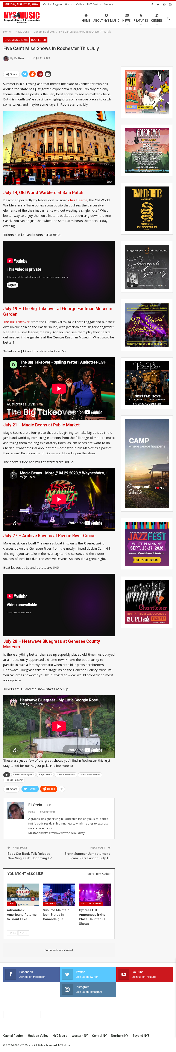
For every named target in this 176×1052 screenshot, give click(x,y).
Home (86, 20)
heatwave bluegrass (23, 774)
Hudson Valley (74, 4)
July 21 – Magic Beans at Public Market (41, 424)
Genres (157, 20)
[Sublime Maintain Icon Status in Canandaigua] (59, 895)
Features (141, 20)
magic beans (45, 774)
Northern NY (119, 1035)
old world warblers (66, 774)
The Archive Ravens (90, 774)
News (126, 20)
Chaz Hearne (77, 200)
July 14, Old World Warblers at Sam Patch (43, 192)
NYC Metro (94, 4)
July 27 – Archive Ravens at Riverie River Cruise (49, 535)
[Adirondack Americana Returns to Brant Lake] (23, 895)
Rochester (38, 39)
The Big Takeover (16, 322)
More (107, 4)
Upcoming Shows (16, 39)
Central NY (99, 1035)
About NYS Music (106, 20)
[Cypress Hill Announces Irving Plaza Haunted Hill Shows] (95, 895)
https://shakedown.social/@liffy (64, 833)
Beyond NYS (141, 1035)
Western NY (80, 1035)
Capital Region (52, 4)
